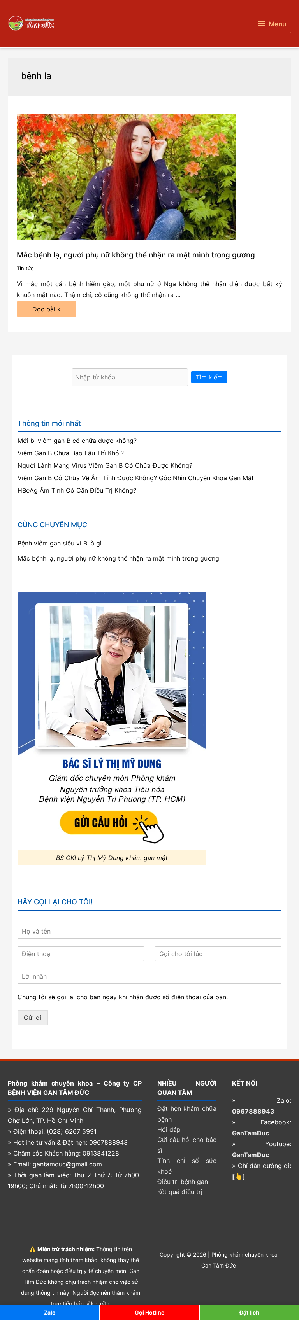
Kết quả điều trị (179, 1192)
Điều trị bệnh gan (182, 1181)
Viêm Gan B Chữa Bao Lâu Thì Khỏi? (71, 453)
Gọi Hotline (149, 1312)
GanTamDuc (250, 1133)
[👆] (238, 1176)
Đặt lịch (249, 1312)
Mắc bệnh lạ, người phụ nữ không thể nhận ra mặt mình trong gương (136, 254)
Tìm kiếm (209, 377)
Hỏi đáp (169, 1129)
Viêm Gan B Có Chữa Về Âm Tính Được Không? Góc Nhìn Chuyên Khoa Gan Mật (136, 478)
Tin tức (25, 268)
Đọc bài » (46, 311)
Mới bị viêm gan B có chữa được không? (77, 440)
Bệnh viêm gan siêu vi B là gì (60, 543)
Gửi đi (33, 1017)
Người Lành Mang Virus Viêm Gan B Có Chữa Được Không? (105, 465)
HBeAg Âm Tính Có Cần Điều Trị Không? (77, 490)
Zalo (50, 1312)
